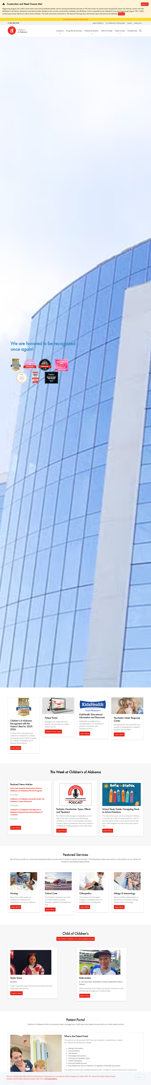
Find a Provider (107, 31)
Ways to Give (120, 31)
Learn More (15, 748)
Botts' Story (84, 996)
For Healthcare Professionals (115, 23)
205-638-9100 (14, 23)
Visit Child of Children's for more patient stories (75, 939)
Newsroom (138, 23)
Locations (60, 31)
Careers (129, 23)
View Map (121, 14)
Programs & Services (74, 31)
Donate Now (132, 31)
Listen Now (61, 831)
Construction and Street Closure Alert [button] (75, 19)
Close (143, 4)
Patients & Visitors (91, 31)
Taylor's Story (16, 993)
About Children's (98, 23)
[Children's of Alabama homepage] (18, 30)
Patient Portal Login (53, 731)
